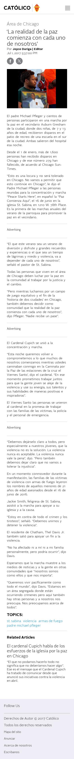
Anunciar (9, 738)
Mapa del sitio (12, 732)
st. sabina (14, 621)
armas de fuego (50, 621)
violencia (30, 621)
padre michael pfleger (24, 625)
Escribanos (11, 752)
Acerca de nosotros (18, 745)
